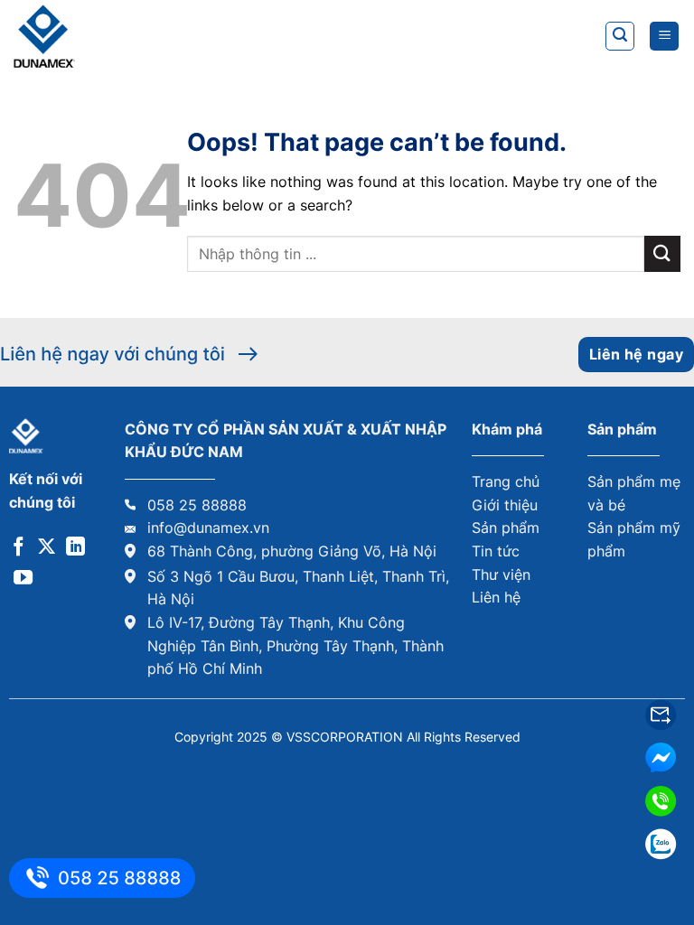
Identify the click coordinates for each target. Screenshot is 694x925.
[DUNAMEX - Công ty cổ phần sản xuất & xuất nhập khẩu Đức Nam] (104, 36)
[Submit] (662, 253)
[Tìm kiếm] (619, 36)
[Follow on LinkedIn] (75, 547)
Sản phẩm (505, 528)
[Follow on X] (46, 547)
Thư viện (501, 574)
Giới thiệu (505, 505)
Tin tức (496, 551)
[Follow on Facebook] (18, 547)
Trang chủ (505, 481)
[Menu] (664, 36)
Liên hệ (496, 597)
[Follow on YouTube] (23, 578)
